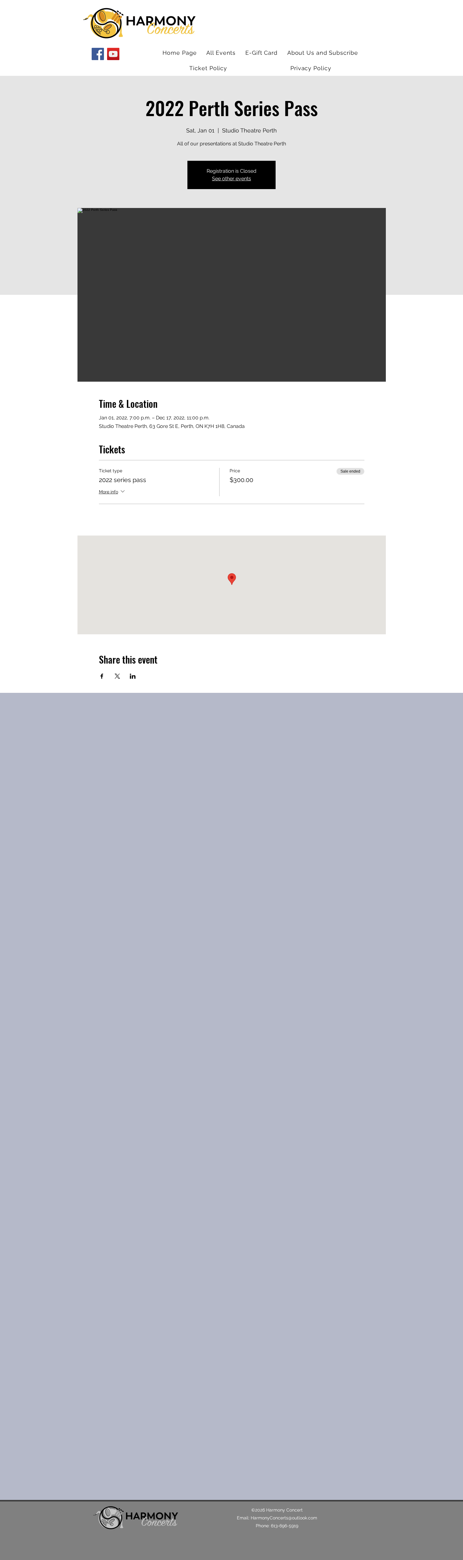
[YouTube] (113, 54)
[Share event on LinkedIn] (133, 676)
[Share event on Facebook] (102, 676)
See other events (231, 179)
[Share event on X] (117, 676)
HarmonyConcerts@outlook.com (284, 1517)
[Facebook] (98, 54)
